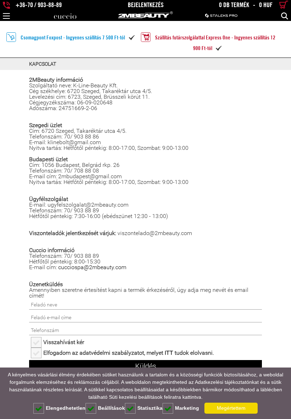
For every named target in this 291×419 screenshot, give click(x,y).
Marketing (187, 408)
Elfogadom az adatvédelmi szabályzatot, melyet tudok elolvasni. (128, 352)
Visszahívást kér (63, 342)
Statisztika (150, 408)
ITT (169, 352)
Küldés (145, 366)
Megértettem (231, 408)
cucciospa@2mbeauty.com (92, 267)
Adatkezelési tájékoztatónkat (227, 382)
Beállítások (111, 408)
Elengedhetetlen (66, 408)
